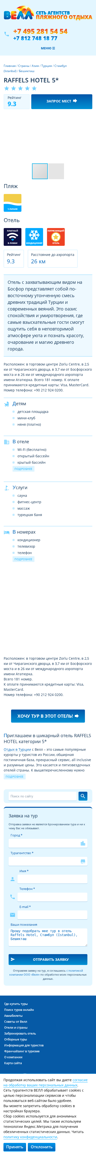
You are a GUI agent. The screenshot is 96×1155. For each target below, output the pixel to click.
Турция (46, 66)
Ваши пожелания (24, 924)
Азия (35, 66)
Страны (23, 66)
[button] (88, 117)
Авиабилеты (13, 1016)
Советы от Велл (15, 1022)
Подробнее (23, 469)
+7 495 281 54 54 (40, 31)
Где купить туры (16, 1004)
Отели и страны (16, 1027)
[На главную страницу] (48, 15)
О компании (13, 1057)
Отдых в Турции (17, 749)
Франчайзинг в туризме (22, 1051)
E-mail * (25, 907)
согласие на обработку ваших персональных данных (45, 1082)
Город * (16, 835)
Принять (14, 1147)
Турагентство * (22, 853)
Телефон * (27, 888)
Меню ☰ (48, 48)
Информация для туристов (24, 1045)
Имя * (24, 871)
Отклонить (42, 1147)
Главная (10, 66)
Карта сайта (13, 1063)
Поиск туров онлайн (19, 1010)
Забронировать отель (20, 1033)
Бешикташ (26, 71)
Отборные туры (15, 1039)
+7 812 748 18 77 (35, 38)
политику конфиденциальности (30, 1137)
